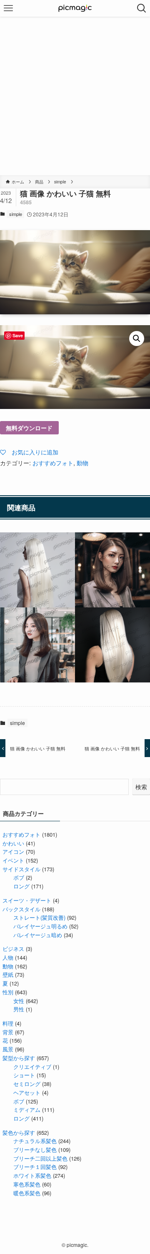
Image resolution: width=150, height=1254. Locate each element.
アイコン (13, 851)
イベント (13, 860)
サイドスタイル (21, 869)
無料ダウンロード (29, 428)
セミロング (26, 1084)
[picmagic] (75, 8)
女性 (18, 1001)
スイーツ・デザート (26, 900)
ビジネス (13, 949)
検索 (141, 786)
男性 (18, 1009)
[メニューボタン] (8, 8)
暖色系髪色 (26, 1193)
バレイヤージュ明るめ (40, 926)
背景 (7, 1032)
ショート (24, 1075)
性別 (7, 992)
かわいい (13, 843)
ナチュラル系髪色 (35, 1141)
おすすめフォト (52, 462)
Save (17, 335)
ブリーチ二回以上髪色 (40, 1158)
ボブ (18, 877)
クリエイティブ (32, 1067)
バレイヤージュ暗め (37, 935)
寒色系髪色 (26, 1184)
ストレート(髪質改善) (39, 917)
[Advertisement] (75, 96)
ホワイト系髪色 (32, 1175)
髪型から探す (18, 1058)
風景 (7, 1049)
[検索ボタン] (141, 8)
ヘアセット (26, 1092)
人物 (7, 957)
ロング (21, 886)
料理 (7, 1023)
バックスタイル (21, 909)
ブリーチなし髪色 (35, 1150)
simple (15, 214)
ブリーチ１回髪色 (35, 1167)
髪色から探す (18, 1132)
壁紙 (7, 974)
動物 (82, 462)
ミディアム (26, 1110)
